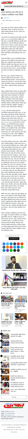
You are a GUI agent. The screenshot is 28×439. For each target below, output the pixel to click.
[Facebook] (3, 243)
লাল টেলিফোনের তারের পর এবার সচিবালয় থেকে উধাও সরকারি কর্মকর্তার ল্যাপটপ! (17, 384)
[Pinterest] (18, 243)
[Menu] (26, 3)
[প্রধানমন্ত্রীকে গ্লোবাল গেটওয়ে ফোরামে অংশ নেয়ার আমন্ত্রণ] (7, 316)
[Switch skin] (21, 3)
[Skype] (14, 247)
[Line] (11, 250)
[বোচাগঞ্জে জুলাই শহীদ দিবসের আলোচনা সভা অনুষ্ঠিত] (7, 299)
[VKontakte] (3, 247)
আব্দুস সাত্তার (11, 411)
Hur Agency (18, 427)
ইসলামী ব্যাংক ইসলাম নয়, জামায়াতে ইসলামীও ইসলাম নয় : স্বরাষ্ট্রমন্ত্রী (18, 378)
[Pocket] (11, 247)
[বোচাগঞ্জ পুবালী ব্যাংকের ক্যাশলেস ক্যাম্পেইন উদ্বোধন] (5, 343)
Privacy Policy (14, 432)
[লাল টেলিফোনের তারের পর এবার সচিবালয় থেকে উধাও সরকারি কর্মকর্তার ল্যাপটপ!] (5, 384)
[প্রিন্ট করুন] (18, 250)
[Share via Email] (14, 250)
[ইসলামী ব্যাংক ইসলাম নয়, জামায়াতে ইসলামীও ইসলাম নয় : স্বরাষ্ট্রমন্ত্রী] (5, 378)
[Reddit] (21, 243)
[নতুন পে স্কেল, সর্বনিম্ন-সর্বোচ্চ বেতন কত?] (5, 391)
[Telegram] (3, 250)
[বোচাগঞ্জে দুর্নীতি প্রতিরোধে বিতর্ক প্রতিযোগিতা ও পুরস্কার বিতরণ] (5, 365)
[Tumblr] (14, 243)
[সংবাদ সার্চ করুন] (23, 3)
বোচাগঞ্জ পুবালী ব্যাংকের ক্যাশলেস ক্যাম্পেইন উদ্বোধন (17, 342)
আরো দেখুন (14, 397)
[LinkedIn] (11, 243)
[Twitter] (7, 243)
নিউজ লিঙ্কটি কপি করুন (14, 238)
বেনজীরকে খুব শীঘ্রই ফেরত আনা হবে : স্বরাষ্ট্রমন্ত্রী (20, 322)
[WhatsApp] (21, 247)
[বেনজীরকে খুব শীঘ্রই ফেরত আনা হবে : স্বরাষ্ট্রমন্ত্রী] (21, 316)
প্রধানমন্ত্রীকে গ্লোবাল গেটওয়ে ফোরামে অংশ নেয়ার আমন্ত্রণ (6, 322)
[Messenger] (18, 247)
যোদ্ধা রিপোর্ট (6, 18)
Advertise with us (10, 429)
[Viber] (7, 250)
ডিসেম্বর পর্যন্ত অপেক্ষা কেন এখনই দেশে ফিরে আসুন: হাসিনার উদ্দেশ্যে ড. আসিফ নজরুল (20, 306)
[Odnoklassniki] (7, 247)
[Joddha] (7, 2)
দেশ (2, 9)
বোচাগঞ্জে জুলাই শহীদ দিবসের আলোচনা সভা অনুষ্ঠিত (7, 304)
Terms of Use (22, 429)
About (4, 429)
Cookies (16, 429)
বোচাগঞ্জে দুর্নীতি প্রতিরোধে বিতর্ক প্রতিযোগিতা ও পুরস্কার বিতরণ (18, 364)
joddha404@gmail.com (9, 415)
